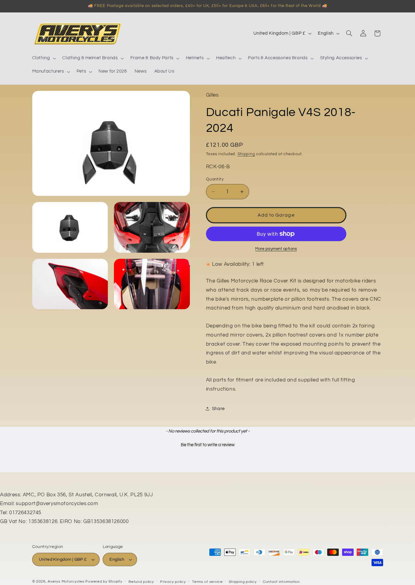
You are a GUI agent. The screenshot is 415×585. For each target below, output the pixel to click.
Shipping (246, 154)
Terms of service (207, 581)
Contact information (281, 581)
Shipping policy (242, 581)
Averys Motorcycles (66, 581)
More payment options (276, 249)
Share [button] (218, 408)
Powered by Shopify (103, 581)
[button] (43, 58)
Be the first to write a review (208, 445)
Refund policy (141, 581)
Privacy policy (173, 581)
